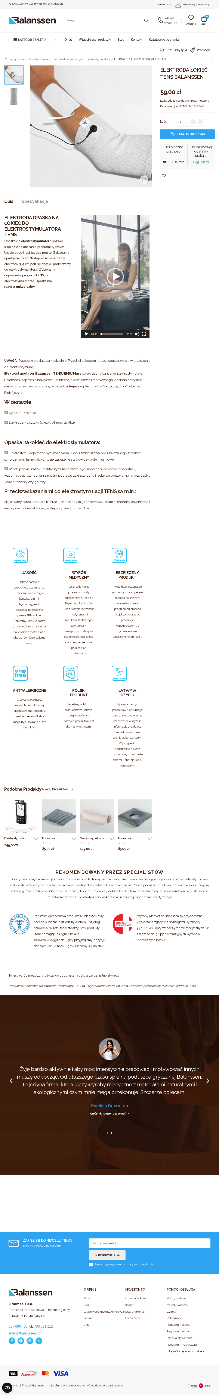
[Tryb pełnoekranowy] (144, 334)
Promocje (203, 50)
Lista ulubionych (135, 1311)
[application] (115, 276)
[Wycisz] (137, 334)
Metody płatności (177, 1305)
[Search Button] (146, 20)
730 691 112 (43, 1326)
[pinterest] (30, 1340)
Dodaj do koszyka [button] (17, 847)
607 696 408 (170, 23)
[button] (115, 276)
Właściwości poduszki (95, 39)
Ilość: (163, 121)
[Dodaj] (200, 121)
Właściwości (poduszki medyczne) (102, 1311)
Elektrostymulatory (98, 59)
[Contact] (160, 20)
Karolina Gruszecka (109, 1105)
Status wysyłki (176, 50)
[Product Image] (91, 126)
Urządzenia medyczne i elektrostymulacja (55, 59)
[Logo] (32, 20)
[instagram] (21, 1340)
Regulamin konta (178, 1331)
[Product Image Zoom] (144, 179)
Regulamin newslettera (182, 1344)
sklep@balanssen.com (26, 1333)
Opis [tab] (8, 201)
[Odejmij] (193, 121)
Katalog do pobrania (164, 39)
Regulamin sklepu (178, 1324)
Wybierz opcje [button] (52, 851)
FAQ (86, 1305)
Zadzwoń (168, 17)
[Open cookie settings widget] (7, 1388)
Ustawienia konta (136, 1298)
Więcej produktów (54, 789)
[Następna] (211, 58)
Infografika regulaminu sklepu (185, 1351)
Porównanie (133, 1318)
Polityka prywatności (180, 1338)
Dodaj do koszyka (190, 134)
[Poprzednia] (203, 58)
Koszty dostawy (176, 1298)
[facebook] (12, 1340)
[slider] (112, 334)
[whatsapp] (39, 1340)
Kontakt (136, 39)
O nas (68, 39)
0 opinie (47, 843)
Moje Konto (164, 4)
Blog (121, 39)
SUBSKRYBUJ (105, 1255)
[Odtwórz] (86, 334)
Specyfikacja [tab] (35, 201)
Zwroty (171, 1311)
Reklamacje (174, 1318)
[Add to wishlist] (36, 838)
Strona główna (14, 59)
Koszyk (129, 1305)
